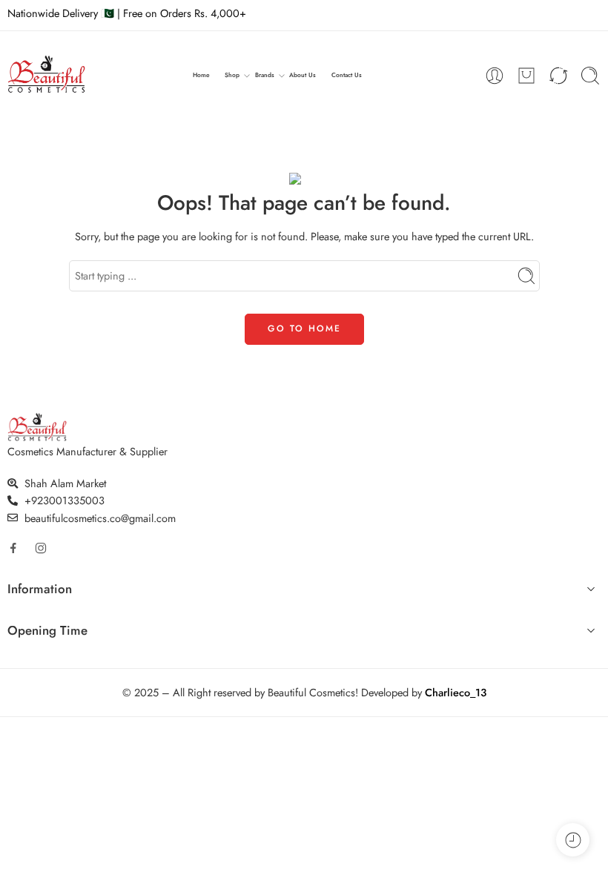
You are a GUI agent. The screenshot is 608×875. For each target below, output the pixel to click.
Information (39, 589)
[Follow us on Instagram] (40, 548)
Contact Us (346, 74)
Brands (264, 74)
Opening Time (47, 630)
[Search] (590, 75)
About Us (302, 74)
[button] (304, 591)
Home (201, 74)
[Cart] (526, 75)
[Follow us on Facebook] (13, 548)
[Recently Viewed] (572, 839)
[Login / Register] (494, 75)
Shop (232, 74)
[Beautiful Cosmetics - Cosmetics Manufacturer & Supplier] (46, 75)
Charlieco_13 (455, 692)
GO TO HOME (304, 328)
